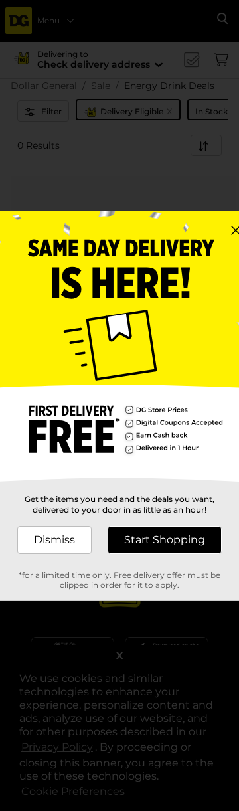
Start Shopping (164, 539)
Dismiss (54, 539)
